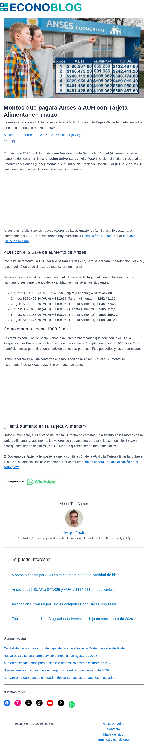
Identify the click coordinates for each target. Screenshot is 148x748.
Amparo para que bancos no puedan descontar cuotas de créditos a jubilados (59, 677)
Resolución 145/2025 (97, 236)
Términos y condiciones (113, 740)
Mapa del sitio (113, 734)
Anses (8, 135)
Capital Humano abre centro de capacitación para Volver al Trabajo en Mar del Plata (64, 648)
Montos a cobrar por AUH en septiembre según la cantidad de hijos (65, 575)
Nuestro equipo (113, 723)
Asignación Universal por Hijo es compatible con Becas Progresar (64, 604)
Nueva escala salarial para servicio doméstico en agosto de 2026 (50, 656)
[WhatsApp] (5, 141)
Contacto (113, 729)
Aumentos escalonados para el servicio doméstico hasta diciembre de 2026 (58, 663)
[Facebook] (13, 141)
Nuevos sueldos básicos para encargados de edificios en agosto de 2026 (56, 670)
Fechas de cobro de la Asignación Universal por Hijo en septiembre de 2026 (72, 619)
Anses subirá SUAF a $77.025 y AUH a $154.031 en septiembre (63, 590)
